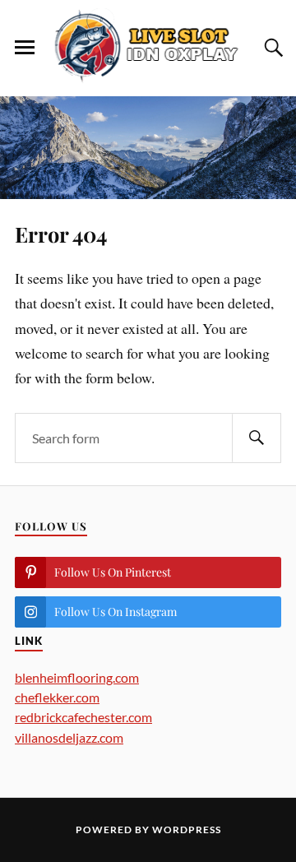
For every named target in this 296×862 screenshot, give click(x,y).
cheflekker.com (57, 697)
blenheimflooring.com (77, 677)
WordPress (186, 829)
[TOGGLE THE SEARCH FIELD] (271, 47)
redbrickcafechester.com (83, 717)
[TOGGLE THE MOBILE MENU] (25, 47)
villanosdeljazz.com (69, 737)
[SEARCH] (256, 438)
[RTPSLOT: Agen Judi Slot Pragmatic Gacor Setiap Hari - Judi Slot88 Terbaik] (148, 47)
